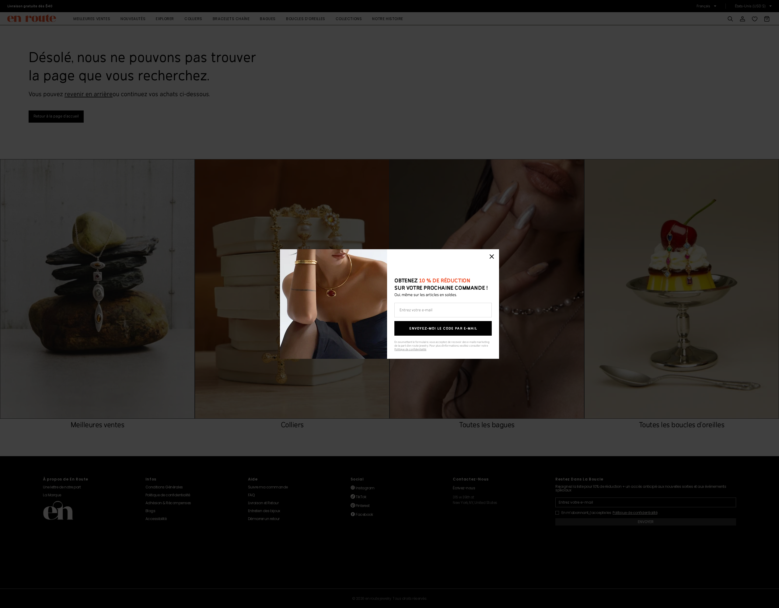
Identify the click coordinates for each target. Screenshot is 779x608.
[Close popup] (491, 256)
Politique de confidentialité (410, 349)
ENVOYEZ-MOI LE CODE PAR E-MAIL (443, 328)
